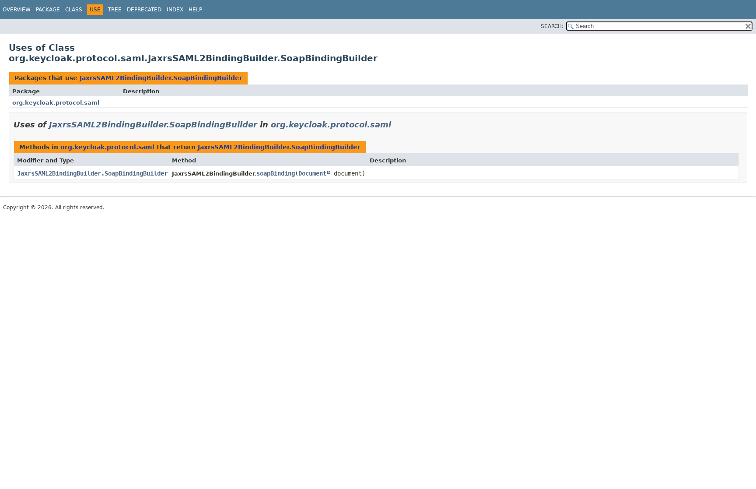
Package (48, 10)
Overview (17, 10)
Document (312, 173)
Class (73, 10)
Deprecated (144, 10)
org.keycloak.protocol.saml (55, 102)
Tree (115, 10)
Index (175, 10)
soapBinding (275, 173)
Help (195, 10)
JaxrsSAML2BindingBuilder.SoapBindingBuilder (161, 77)
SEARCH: (552, 26)
